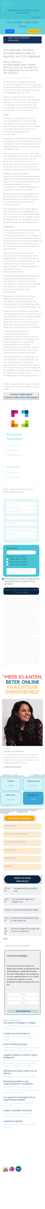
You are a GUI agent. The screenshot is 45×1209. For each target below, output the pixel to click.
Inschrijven (34, 31)
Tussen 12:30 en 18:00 (18, 562)
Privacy (39, 1201)
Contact (6, 1179)
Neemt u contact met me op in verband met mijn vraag (21, 591)
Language (36, 17)
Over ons (22, 26)
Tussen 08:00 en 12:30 (18, 559)
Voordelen (18, 22)
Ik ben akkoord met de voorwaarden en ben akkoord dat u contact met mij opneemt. (22, 581)
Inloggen (21, 31)
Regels (29, 1203)
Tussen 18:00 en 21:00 (18, 565)
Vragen (35, 22)
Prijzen (28, 22)
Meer (5, 939)
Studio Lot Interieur (12, 767)
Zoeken (10, 31)
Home (9, 22)
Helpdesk (37, 1203)
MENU (6, 4)
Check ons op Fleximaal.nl (14, 1165)
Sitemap (38, 1206)
